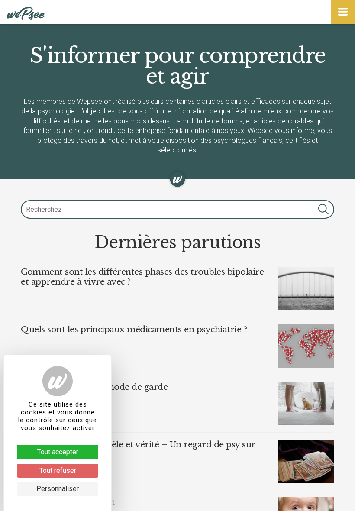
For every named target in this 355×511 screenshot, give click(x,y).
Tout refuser (57, 470)
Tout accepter (57, 452)
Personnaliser (57, 489)
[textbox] (177, 209)
